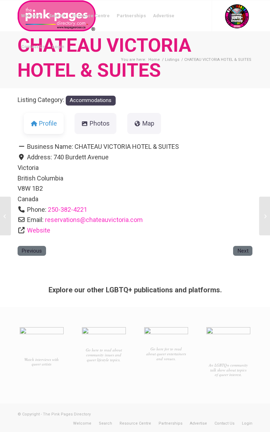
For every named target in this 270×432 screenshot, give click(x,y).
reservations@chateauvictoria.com (94, 219)
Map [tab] (148, 123)
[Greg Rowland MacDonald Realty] (5, 216)
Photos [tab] (100, 123)
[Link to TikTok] (41, 77)
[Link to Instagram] (30, 77)
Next (243, 251)
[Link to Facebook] (19, 77)
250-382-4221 (67, 209)
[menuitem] (31, 15)
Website (38, 230)
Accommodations (90, 100)
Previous (31, 251)
